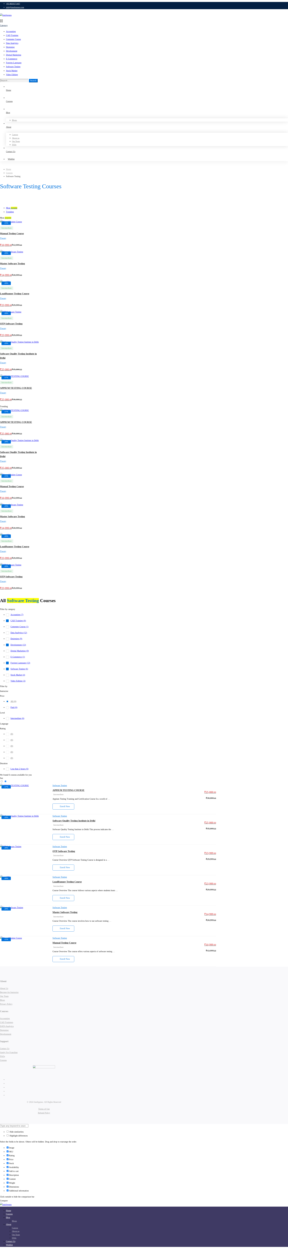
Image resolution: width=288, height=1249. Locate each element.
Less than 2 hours (19, 769)
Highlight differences (18, 1136)
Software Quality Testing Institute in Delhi (73, 820)
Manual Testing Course (12, 233)
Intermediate (17, 718)
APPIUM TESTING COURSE (16, 388)
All (13, 701)
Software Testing (13, 67)
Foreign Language (13, 63)
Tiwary (3, 238)
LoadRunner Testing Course (14, 293)
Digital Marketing (13, 55)
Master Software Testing (12, 263)
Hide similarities (16, 1132)
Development (11, 51)
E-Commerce (11, 59)
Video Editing (12, 74)
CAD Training (12, 35)
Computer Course (13, 39)
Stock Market (11, 71)
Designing (10, 47)
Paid (13, 707)
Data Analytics (12, 43)
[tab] (147, 208)
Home (8, 169)
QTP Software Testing (11, 323)
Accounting (11, 31)
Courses (9, 173)
